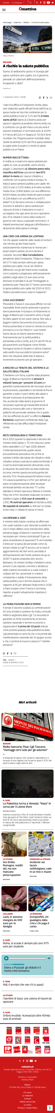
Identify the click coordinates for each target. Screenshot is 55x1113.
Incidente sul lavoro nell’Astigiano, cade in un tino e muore (41, 867)
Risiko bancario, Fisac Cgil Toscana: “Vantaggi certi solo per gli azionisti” (25, 748)
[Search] (30, 2)
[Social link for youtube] (48, 2)
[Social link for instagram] (44, 2)
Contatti (6, 2)
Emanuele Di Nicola (9, 811)
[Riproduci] (6, 958)
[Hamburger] (4, 10)
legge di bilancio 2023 (13, 662)
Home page (7, 22)
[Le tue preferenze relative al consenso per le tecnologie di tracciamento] (50, 1108)
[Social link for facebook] (41, 2)
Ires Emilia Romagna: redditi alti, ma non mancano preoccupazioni (13, 868)
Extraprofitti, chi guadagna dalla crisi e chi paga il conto (39, 921)
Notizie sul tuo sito (27, 1101)
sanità (11, 660)
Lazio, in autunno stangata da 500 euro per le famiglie (12, 921)
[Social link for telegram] (52, 2)
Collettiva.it (28, 1066)
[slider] (27, 958)
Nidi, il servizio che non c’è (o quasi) (23, 984)
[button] (40, 98)
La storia (27, 1105)
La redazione (17, 2)
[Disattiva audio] (49, 958)
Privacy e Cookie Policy (27, 1108)
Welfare (26, 22)
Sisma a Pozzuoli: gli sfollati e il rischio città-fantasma (22, 969)
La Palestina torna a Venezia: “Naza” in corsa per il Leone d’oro (27, 805)
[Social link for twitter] (37, 2)
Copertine (17, 22)
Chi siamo (27, 1092)
